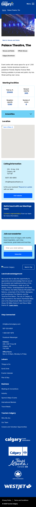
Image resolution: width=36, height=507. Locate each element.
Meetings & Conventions (9, 389)
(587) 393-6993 (11, 178)
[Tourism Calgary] (7, 3)
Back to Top (28, 267)
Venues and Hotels (8, 51)
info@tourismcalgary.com (11, 324)
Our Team (4, 422)
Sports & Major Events (9, 398)
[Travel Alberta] (18, 463)
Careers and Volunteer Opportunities (14, 427)
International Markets (8, 402)
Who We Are (5, 418)
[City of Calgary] (18, 451)
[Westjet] (18, 486)
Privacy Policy (6, 500)
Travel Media (5, 407)
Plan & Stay (5, 377)
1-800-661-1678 (8, 333)
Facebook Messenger (10, 337)
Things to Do (5, 364)
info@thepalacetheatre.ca (14, 182)
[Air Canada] (18, 474)
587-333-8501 (8, 328)
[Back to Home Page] (10, 267)
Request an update (25, 187)
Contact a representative (12, 213)
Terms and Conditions (21, 500)
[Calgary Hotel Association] (18, 439)
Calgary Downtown (9, 55)
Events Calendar (7, 373)
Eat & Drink (5, 369)
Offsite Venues (22, 51)
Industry (4, 393)
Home (4, 10)
